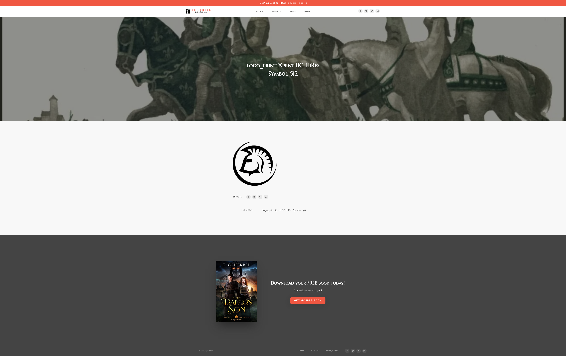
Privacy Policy (332, 351)
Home (301, 351)
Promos (276, 11)
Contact (315, 351)
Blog (293, 11)
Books (259, 11)
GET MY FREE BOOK (307, 300)
